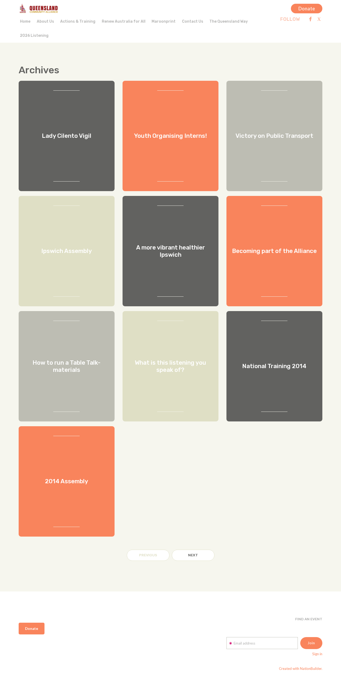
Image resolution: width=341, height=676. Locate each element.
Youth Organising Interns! (170, 135)
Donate (306, 8)
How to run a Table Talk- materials (66, 366)
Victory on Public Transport (274, 135)
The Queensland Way (228, 21)
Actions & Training (77, 21)
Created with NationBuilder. (300, 668)
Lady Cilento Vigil (66, 135)
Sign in (317, 654)
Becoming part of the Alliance (274, 251)
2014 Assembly (66, 481)
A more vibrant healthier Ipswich (170, 251)
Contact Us (192, 21)
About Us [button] (45, 21)
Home (25, 21)
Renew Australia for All (123, 21)
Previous (148, 555)
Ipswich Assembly (66, 251)
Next (193, 555)
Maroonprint (164, 21)
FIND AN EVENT (308, 619)
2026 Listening (34, 35)
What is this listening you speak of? (170, 366)
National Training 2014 (274, 366)
